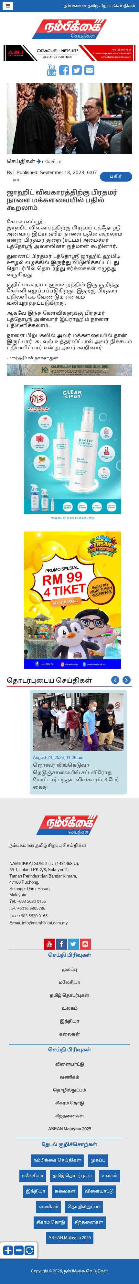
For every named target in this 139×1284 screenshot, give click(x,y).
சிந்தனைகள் (69, 1116)
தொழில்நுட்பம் (69, 1090)
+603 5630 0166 (33, 916)
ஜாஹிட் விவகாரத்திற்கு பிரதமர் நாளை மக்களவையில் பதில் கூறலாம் (62, 200)
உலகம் (70, 1008)
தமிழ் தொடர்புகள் (69, 995)
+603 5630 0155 (31, 901)
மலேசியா (51, 161)
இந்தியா (69, 1021)
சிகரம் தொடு (69, 1103)
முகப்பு (69, 970)
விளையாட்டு (69, 1064)
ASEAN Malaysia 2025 (69, 1129)
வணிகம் (69, 1077)
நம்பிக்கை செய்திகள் (57, 1160)
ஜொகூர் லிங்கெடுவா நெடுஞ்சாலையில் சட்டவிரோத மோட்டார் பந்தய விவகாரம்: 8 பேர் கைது (54, 777)
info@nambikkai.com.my (45, 923)
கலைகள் (69, 1034)
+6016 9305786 (30, 908)
